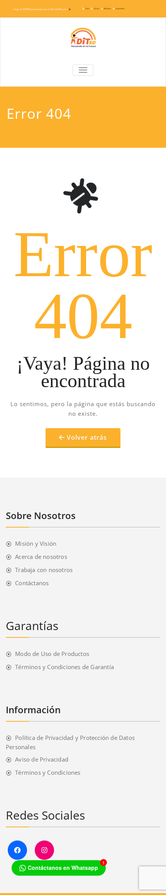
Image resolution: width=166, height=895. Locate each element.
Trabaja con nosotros (44, 570)
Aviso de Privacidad (41, 759)
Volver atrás (87, 437)
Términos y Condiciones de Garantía (64, 667)
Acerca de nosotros (41, 556)
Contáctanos (32, 583)
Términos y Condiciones (47, 772)
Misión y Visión (35, 543)
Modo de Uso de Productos (52, 654)
